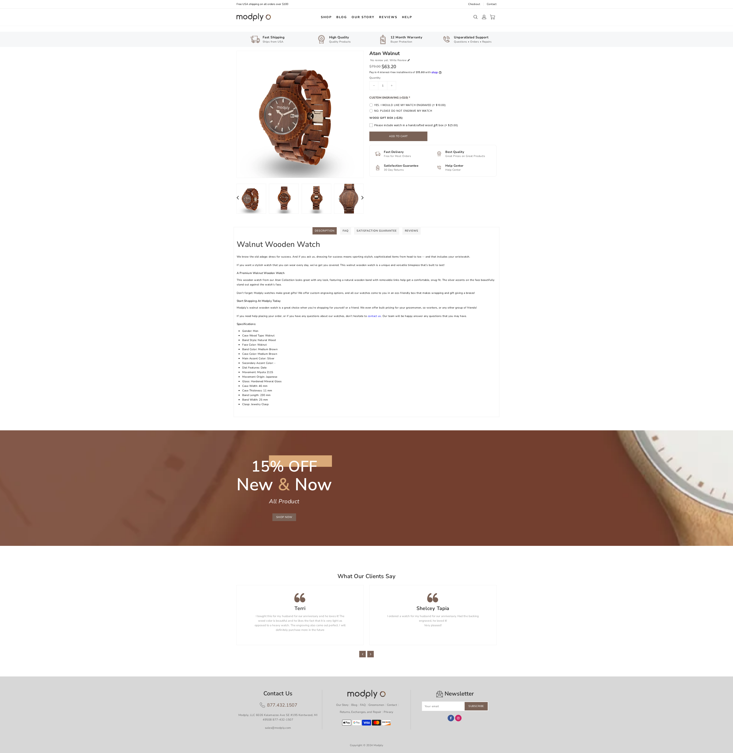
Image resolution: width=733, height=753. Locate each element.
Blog (354, 705)
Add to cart (398, 136)
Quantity (374, 78)
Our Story (342, 705)
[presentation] (238, 197)
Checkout (474, 4)
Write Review (398, 60)
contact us (374, 316)
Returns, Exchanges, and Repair (360, 712)
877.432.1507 (282, 705)
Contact (492, 4)
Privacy (388, 712)
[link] (266, 39)
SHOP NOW (284, 517)
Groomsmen (376, 705)
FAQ (363, 705)
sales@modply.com (278, 728)
